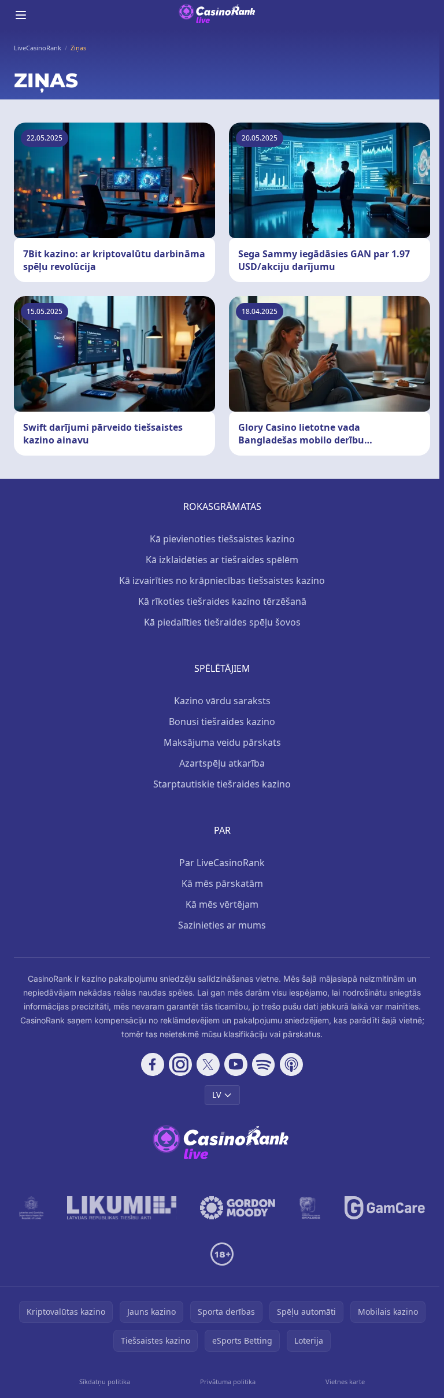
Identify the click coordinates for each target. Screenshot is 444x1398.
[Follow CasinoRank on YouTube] (235, 1064)
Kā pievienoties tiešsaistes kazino (222, 538)
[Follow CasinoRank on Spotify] (263, 1064)
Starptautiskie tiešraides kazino (222, 784)
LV (216, 1094)
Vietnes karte (345, 1381)
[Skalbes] (309, 1207)
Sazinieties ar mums (222, 925)
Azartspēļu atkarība (222, 763)
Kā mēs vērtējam (222, 904)
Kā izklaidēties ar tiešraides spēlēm (222, 559)
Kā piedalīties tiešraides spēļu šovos (222, 622)
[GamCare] (385, 1207)
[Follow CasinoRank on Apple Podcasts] (291, 1064)
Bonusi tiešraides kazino (222, 721)
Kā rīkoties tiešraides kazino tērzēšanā (222, 601)
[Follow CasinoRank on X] (208, 1064)
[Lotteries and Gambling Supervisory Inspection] (31, 1207)
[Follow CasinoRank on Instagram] (180, 1064)
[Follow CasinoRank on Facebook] (152, 1064)
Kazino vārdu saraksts (222, 700)
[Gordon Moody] (237, 1207)
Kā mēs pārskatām (222, 883)
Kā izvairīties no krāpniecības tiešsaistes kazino (222, 580)
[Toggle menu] (20, 15)
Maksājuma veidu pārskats (222, 742)
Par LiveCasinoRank (222, 862)
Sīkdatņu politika (104, 1381)
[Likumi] (122, 1207)
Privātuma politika (228, 1381)
